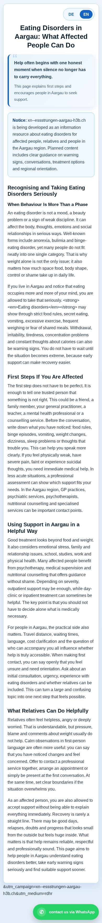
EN (86, 14)
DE (71, 14)
